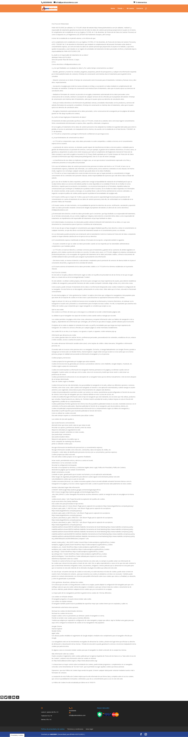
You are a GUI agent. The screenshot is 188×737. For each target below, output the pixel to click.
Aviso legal (89, 729)
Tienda (119, 8)
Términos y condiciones (75, 729)
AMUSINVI (53, 734)
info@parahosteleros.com (77, 715)
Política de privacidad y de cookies (53, 729)
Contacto (139, 8)
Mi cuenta (130, 8)
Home (113, 8)
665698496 (72, 711)
